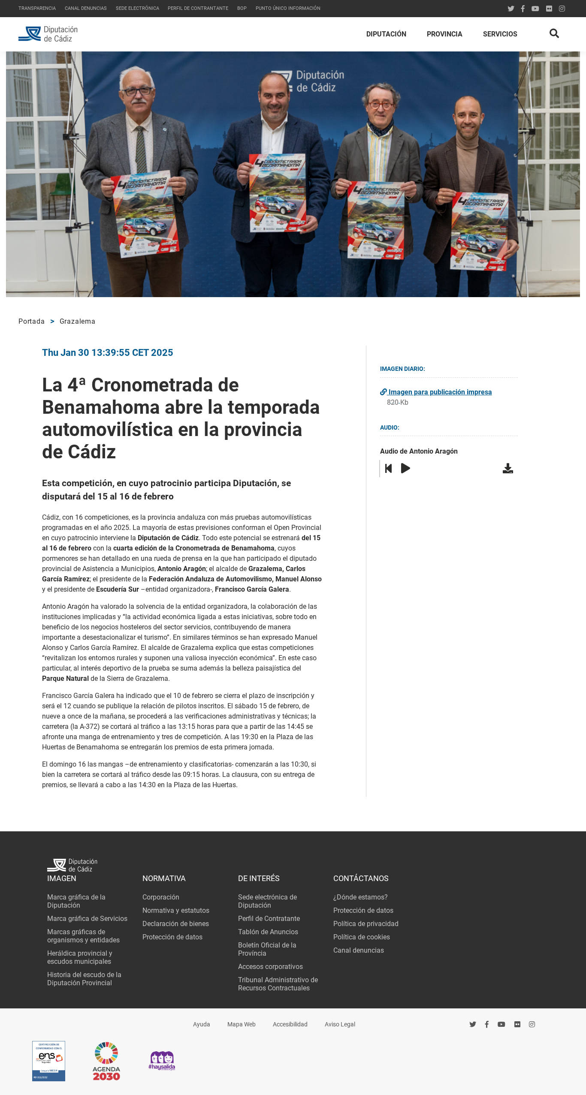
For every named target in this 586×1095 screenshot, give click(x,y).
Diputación (386, 34)
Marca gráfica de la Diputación (76, 901)
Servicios (500, 34)
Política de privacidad (366, 924)
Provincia (444, 34)
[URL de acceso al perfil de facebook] (486, 1024)
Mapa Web (241, 1024)
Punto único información (288, 8)
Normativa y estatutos (175, 910)
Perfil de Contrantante (198, 8)
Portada (31, 321)
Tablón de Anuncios (268, 932)
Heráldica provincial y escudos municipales (79, 957)
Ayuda (201, 1024)
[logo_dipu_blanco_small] (293, 866)
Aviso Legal (340, 1024)
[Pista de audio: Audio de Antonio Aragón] (509, 469)
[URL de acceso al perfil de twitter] (510, 9)
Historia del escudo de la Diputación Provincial (84, 979)
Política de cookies (361, 937)
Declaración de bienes (175, 924)
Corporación (160, 897)
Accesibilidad (290, 1024)
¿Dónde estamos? (360, 897)
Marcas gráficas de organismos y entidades (83, 936)
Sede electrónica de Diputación (267, 901)
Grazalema (78, 321)
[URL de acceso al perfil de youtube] (535, 9)
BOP (242, 8)
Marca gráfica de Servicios (87, 919)
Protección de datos (172, 937)
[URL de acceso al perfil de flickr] (549, 9)
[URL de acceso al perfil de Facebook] (523, 9)
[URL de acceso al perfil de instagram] (562, 9)
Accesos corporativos (270, 967)
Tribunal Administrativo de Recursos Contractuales (278, 984)
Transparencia (37, 8)
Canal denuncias (86, 8)
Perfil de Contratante (269, 919)
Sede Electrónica (137, 8)
